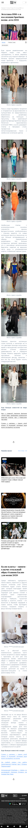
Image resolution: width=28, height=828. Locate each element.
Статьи (8, 8)
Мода (11, 8)
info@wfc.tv (9, 815)
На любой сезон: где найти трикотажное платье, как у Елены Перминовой (14, 764)
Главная (3, 8)
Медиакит (13, 800)
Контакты (22, 798)
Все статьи (21, 451)
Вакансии (18, 800)
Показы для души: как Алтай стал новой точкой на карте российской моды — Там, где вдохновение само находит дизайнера (13, 544)
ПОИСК (25, 795)
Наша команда (5, 800)
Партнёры (24, 800)
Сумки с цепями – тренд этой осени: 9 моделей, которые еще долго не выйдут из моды (14, 425)
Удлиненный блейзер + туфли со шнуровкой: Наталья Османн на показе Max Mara (14, 772)
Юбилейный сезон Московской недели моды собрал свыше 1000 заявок (13, 480)
